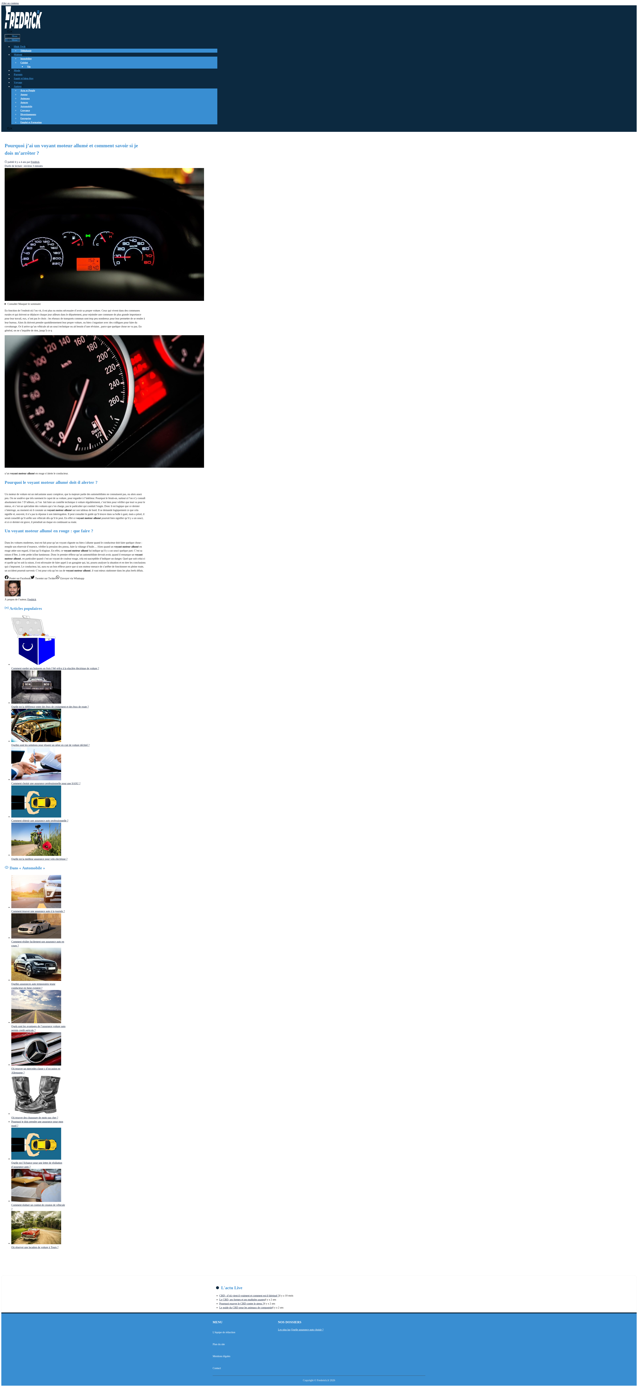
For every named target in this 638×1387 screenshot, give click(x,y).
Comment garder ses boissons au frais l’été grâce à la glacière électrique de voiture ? (55, 668)
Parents (18, 74)
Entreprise (25, 118)
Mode (17, 70)
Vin (29, 66)
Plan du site (219, 1344)
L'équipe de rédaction (224, 1332)
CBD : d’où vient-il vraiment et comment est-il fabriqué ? (249, 1295)
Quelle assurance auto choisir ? (307, 1329)
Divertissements (28, 114)
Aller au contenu (10, 3)
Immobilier (26, 58)
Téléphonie (25, 50)
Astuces (24, 102)
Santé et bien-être (23, 78)
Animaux (25, 98)
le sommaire (24, 304)
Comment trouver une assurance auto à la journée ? (38, 911)
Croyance (25, 110)
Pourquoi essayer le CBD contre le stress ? (241, 1303)
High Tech (19, 46)
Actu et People (27, 90)
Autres (17, 86)
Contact (217, 1368)
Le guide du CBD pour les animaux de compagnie (245, 1307)
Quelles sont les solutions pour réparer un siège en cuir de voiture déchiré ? (50, 745)
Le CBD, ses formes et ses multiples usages (242, 1299)
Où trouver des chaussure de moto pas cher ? (34, 1117)
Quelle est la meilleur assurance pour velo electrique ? (39, 859)
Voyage (18, 82)
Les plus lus (284, 1329)
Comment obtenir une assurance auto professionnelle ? (39, 820)
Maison (18, 54)
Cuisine (24, 62)
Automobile (26, 106)
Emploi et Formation (31, 122)
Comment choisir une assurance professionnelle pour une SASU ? (45, 783)
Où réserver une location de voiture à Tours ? (34, 1247)
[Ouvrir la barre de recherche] (10, 32)
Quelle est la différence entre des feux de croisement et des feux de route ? (50, 706)
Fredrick (31, 599)
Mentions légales (221, 1356)
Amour (24, 94)
